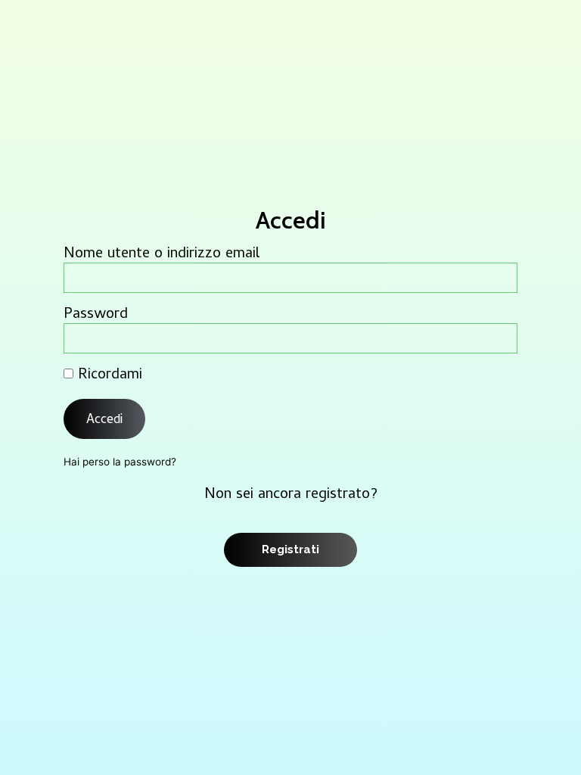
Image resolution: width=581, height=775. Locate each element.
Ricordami (107, 376)
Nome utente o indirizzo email (161, 255)
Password (96, 315)
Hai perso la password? (120, 462)
